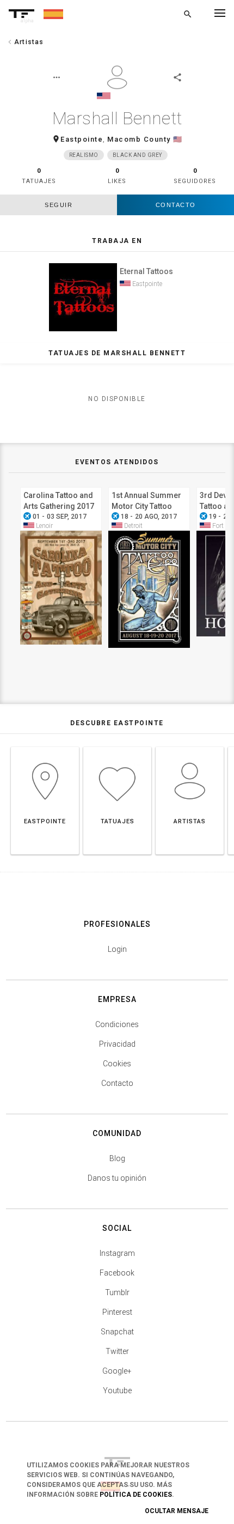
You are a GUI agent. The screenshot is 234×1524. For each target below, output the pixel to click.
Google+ (117, 1371)
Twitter (117, 1351)
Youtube (117, 1390)
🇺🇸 (178, 139)
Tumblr (117, 1292)
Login (117, 949)
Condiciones (117, 1024)
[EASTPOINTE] (45, 747)
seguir (58, 205)
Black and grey (137, 155)
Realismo (83, 155)
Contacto (176, 205)
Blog (117, 1158)
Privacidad (117, 1044)
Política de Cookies (136, 1494)
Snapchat (117, 1331)
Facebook (117, 1272)
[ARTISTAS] (189, 747)
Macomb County (139, 139)
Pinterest (117, 1312)
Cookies (117, 1063)
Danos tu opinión (117, 1178)
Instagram (117, 1253)
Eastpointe (81, 139)
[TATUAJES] (117, 747)
